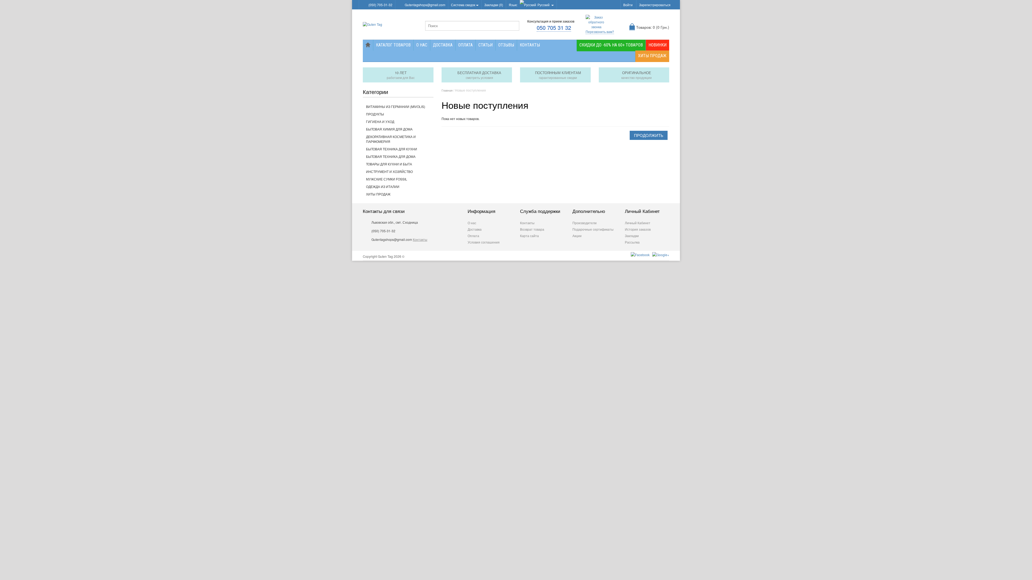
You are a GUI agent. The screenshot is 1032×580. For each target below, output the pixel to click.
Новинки (657, 45)
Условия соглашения (484, 242)
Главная (447, 90)
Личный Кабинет (637, 222)
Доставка (443, 45)
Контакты (530, 45)
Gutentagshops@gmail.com (425, 4)
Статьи (485, 45)
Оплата (465, 45)
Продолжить (648, 135)
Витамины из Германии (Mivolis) (395, 106)
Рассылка (632, 242)
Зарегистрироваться (655, 4)
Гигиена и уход (380, 121)
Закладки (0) (493, 4)
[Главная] (368, 45)
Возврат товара (532, 229)
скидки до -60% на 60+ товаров (611, 45)
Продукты (375, 114)
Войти (628, 4)
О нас (421, 45)
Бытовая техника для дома (390, 156)
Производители (584, 222)
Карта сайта (529, 235)
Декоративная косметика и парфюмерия (391, 139)
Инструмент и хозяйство (389, 171)
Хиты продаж (652, 55)
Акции (577, 235)
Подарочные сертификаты (593, 229)
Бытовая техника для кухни (391, 149)
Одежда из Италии (382, 186)
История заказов (638, 229)
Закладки (632, 235)
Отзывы (506, 45)
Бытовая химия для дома (389, 129)
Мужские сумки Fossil (386, 179)
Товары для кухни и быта (389, 164)
